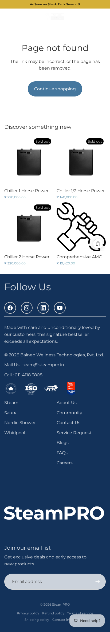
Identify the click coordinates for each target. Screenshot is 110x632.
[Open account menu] (92, 16)
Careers (65, 462)
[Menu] (6, 17)
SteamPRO (61, 604)
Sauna (11, 412)
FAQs (62, 452)
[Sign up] (97, 581)
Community (69, 412)
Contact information (68, 620)
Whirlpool (14, 432)
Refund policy (53, 613)
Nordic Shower (20, 422)
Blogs (63, 442)
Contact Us (68, 422)
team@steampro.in (43, 364)
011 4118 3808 (28, 374)
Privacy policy (28, 613)
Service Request (74, 432)
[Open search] (17, 16)
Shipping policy (37, 620)
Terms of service (80, 613)
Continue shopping (55, 88)
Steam (11, 402)
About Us (67, 402)
